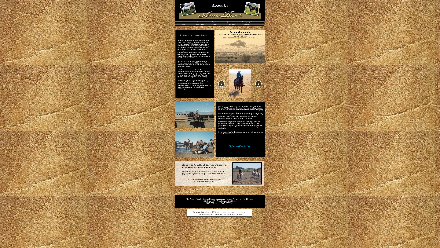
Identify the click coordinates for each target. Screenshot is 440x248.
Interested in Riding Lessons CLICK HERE (240, 38)
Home (183, 22)
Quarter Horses (231, 22)
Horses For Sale (199, 24)
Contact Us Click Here (241, 146)
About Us (199, 22)
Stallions (183, 24)
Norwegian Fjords (247, 22)
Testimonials (231, 24)
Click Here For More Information (199, 167)
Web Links (247, 24)
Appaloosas (215, 22)
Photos (215, 24)
